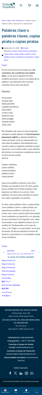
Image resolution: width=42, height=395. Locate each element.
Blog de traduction (8, 267)
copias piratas (19, 54)
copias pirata (8, 54)
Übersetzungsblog (8, 271)
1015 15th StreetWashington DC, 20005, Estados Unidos (21, 327)
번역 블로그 (6, 295)
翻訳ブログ (6, 281)
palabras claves (9, 57)
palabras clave (30, 54)
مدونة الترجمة (7, 292)
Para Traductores (18, 20)
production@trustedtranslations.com (21, 353)
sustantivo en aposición (24, 57)
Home (4, 20)
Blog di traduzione (8, 264)
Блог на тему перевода (11, 285)
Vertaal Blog (6, 278)
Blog (8, 20)
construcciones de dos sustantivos (24, 51)
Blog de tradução (8, 274)
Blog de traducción (8, 260)
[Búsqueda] (21, 5)
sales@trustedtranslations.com (21, 347)
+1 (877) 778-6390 (27, 340)
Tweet (4, 65)
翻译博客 (5, 288)
